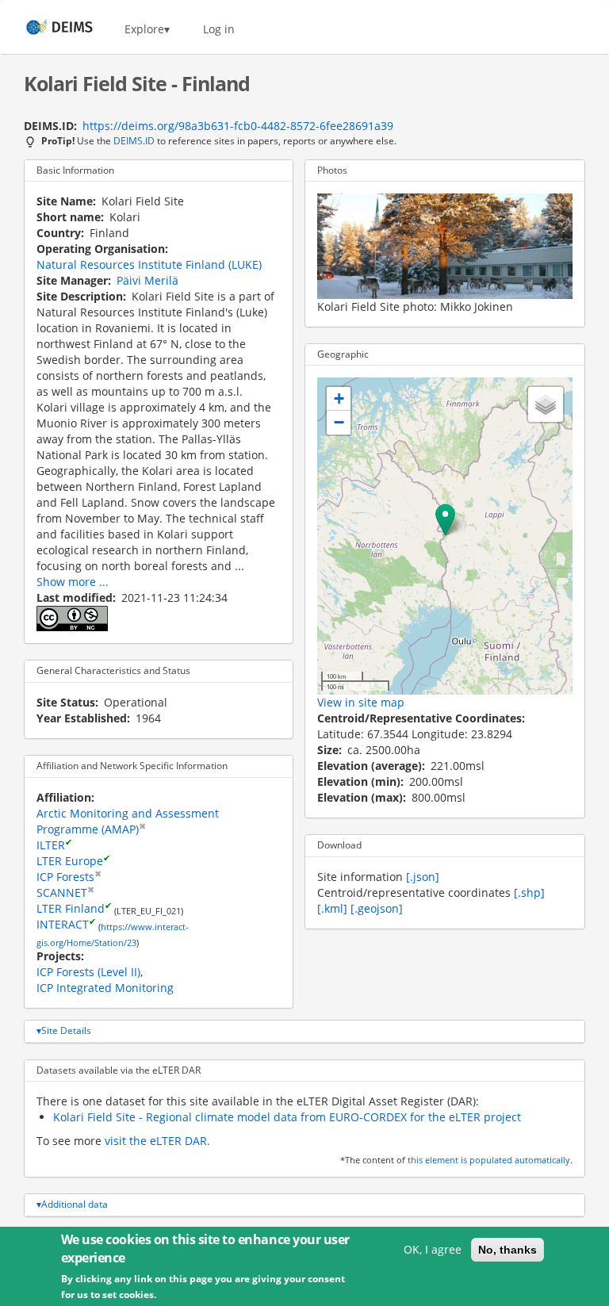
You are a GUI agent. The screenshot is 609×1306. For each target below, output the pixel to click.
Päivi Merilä (147, 280)
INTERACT (62, 924)
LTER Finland (70, 908)
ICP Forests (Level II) (88, 971)
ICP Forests (65, 876)
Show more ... (72, 581)
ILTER (50, 844)
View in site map (360, 702)
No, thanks (507, 1249)
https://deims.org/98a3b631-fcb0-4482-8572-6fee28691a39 (237, 125)
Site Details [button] (66, 1030)
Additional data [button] (74, 1204)
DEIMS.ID (134, 140)
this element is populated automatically (489, 1160)
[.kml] (332, 908)
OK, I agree (433, 1249)
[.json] (422, 876)
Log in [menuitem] (219, 28)
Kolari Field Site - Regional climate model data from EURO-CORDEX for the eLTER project (287, 1116)
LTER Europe (69, 860)
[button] (445, 520)
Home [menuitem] (44, 28)
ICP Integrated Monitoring (105, 987)
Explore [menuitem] (144, 28)
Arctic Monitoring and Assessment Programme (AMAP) (127, 821)
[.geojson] (376, 908)
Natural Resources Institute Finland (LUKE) (149, 264)
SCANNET (61, 892)
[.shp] (529, 892)
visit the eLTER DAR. (157, 1140)
